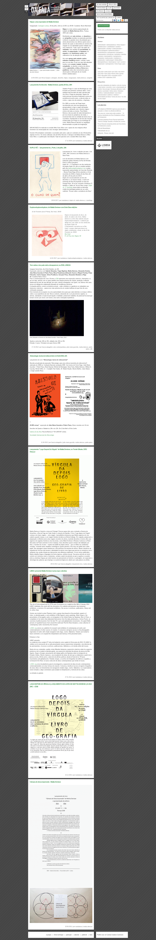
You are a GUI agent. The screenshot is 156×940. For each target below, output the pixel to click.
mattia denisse (81, 78)
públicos (110, 95)
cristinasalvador (116, 48)
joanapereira (111, 52)
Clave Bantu (101, 87)
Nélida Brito (118, 60)
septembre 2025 (111, 77)
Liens (91, 935)
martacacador (109, 58)
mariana (100, 56)
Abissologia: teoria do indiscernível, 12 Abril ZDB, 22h (48, 356)
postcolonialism (102, 95)
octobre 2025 (101, 77)
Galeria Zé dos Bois (36, 432)
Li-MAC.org (33, 628)
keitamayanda (102, 54)
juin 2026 (114, 71)
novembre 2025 (116, 75)
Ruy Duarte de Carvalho (106, 17)
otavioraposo (112, 62)
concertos (109, 87)
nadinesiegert (110, 60)
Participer (69, 935)
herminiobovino (102, 52)
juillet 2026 (108, 71)
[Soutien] (103, 148)
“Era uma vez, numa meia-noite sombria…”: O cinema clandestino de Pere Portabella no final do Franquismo (111, 115)
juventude (106, 91)
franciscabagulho (47, 347)
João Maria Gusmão (72, 347)
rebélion (116, 95)
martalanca (78, 141)
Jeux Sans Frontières (104, 14)
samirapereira (109, 64)
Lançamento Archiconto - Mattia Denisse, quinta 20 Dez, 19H (51, 85)
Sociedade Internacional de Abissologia (42, 435)
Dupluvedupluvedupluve (75, 258)
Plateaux (100, 11)
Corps (119, 17)
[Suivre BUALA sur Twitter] (118, 20)
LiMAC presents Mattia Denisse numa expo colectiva (48, 571)
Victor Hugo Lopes (120, 64)
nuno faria (118, 93)
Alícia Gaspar (45, 78)
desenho (60, 78)
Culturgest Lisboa (43, 26)
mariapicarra (117, 56)
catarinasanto (101, 48)
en (26, 9)
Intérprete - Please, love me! (106, 133)
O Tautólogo (89, 200)
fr (26, 12)
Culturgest (54, 78)
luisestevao (110, 54)
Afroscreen (101, 8)
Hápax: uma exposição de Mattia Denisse (44, 22)
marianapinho (108, 56)
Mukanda (117, 8)
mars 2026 (107, 73)
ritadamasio (101, 64)
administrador (102, 45)
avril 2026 (100, 73)
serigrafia (89, 78)
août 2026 (100, 71)
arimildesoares (102, 46)
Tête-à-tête (113, 4)
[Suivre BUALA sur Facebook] (114, 20)
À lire (110, 8)
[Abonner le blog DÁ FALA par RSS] (122, 20)
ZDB (57, 278)
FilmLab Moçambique (104, 128)
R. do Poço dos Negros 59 (73, 236)
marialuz (123, 54)
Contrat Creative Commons (115, 935)
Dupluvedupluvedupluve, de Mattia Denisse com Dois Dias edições (53, 207)
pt (26, 6)
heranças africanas (116, 89)
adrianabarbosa (111, 45)
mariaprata (101, 58)
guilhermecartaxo (114, 50)
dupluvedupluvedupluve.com (77, 168)
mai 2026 (121, 71)
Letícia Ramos (113, 91)
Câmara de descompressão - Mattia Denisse (45, 782)
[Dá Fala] (41, 9)
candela (117, 46)
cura (114, 87)
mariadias (117, 54)
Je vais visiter (102, 4)
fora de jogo (106, 89)
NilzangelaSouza (103, 62)
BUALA (85, 11)
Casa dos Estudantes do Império (107, 85)
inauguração (72, 78)
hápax (66, 78)
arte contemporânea (59, 347)
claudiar (109, 48)
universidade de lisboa (104, 96)
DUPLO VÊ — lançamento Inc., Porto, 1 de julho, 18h (48, 148)
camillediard (110, 46)
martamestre (101, 60)
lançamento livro (77, 564)
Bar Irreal (67, 234)
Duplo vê (72, 200)
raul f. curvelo (121, 62)
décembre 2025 (106, 75)
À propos (48, 935)
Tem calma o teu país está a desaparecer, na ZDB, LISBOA (50, 265)
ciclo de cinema (121, 85)
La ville (108, 11)
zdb (91, 349)
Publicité (84, 935)
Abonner (76, 935)
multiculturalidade (109, 93)
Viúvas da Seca (116, 96)
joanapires (119, 52)
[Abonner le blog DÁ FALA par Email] (126, 20)
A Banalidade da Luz (104, 130)
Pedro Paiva (88, 442)
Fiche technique (58, 935)
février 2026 (115, 73)
